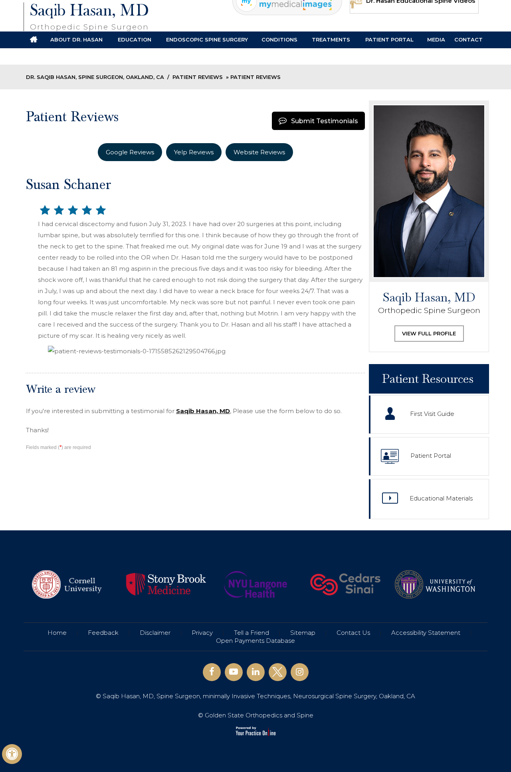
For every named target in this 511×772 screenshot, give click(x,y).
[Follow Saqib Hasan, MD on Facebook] (212, 672)
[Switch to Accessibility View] (12, 754)
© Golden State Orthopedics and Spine (255, 715)
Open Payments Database (255, 640)
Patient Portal (430, 455)
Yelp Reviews (194, 152)
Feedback (103, 632)
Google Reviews (130, 152)
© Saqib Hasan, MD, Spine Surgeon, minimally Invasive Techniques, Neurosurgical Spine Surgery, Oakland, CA (255, 696)
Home (57, 632)
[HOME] (34, 40)
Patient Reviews (197, 77)
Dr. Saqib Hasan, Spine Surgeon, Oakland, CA (95, 77)
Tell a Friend (251, 632)
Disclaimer (155, 632)
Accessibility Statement (425, 632)
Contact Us (353, 632)
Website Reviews (259, 152)
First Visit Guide (432, 414)
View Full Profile (429, 333)
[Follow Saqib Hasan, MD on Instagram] (300, 672)
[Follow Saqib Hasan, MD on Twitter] (278, 672)
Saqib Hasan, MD (89, 17)
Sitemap (302, 632)
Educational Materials (441, 498)
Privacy (202, 632)
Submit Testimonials (324, 121)
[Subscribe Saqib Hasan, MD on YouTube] (234, 672)
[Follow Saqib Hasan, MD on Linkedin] (256, 672)
